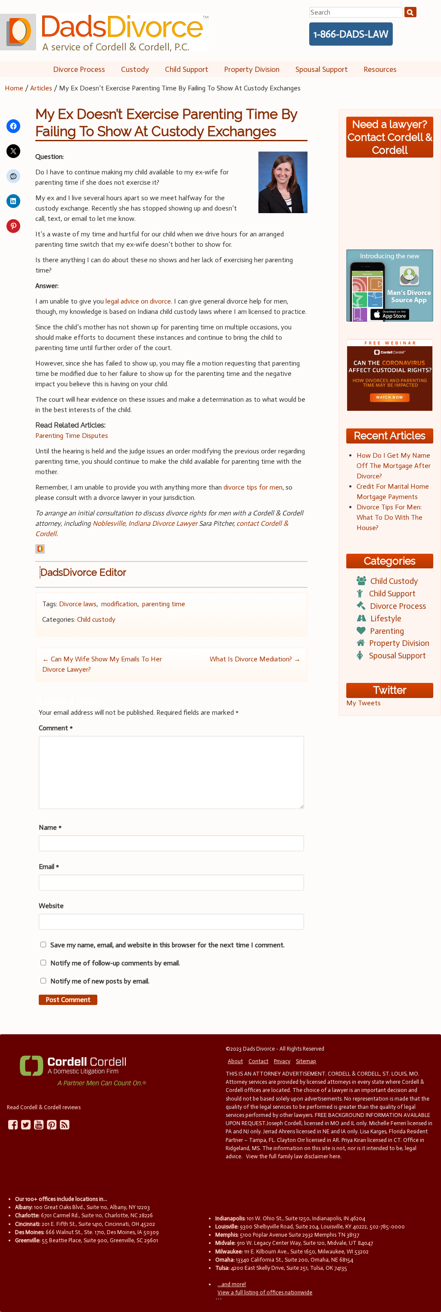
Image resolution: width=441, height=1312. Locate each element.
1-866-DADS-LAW (351, 34)
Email (49, 866)
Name (50, 827)
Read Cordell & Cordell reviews (44, 1107)
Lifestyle (385, 618)
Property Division (252, 69)
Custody (135, 69)
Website (51, 906)
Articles (41, 88)
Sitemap (306, 1061)
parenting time (163, 604)
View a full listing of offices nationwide (264, 1292)
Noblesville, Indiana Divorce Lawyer (145, 523)
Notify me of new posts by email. (99, 981)
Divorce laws (77, 604)
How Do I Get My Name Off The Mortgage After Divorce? (394, 465)
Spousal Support (321, 69)
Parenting (387, 631)
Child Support (186, 69)
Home (14, 88)
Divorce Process (79, 69)
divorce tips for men (253, 487)
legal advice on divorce (138, 301)
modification (119, 604)
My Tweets (363, 703)
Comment (56, 728)
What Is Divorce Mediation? (255, 659)
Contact (258, 1061)
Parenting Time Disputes (71, 435)
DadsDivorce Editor (83, 572)
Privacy (282, 1061)
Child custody (96, 619)
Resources (380, 69)
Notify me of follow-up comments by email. (115, 963)
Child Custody (394, 581)
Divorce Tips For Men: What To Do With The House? (389, 517)
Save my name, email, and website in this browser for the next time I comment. (167, 945)
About (235, 1061)
